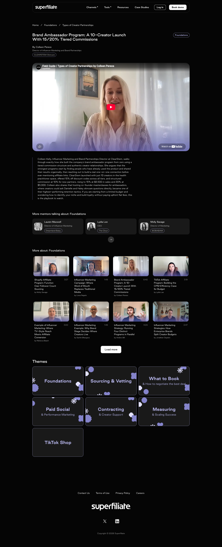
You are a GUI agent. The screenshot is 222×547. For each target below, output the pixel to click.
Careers (140, 493)
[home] (46, 7)
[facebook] (117, 521)
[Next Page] (111, 239)
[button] (92, 7)
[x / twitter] (104, 521)
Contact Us (84, 493)
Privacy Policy (123, 493)
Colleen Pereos (44, 47)
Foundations (181, 35)
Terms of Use (102, 493)
